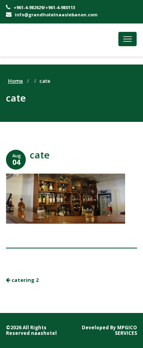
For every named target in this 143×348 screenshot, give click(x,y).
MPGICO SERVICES (126, 330)
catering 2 (24, 279)
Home (15, 80)
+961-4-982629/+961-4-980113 (43, 7)
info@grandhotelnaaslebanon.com (55, 15)
